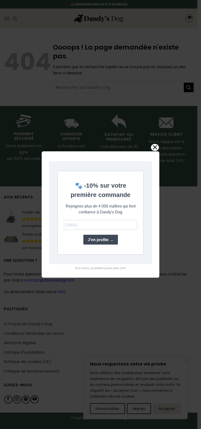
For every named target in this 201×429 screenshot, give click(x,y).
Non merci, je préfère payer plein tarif (100, 268)
